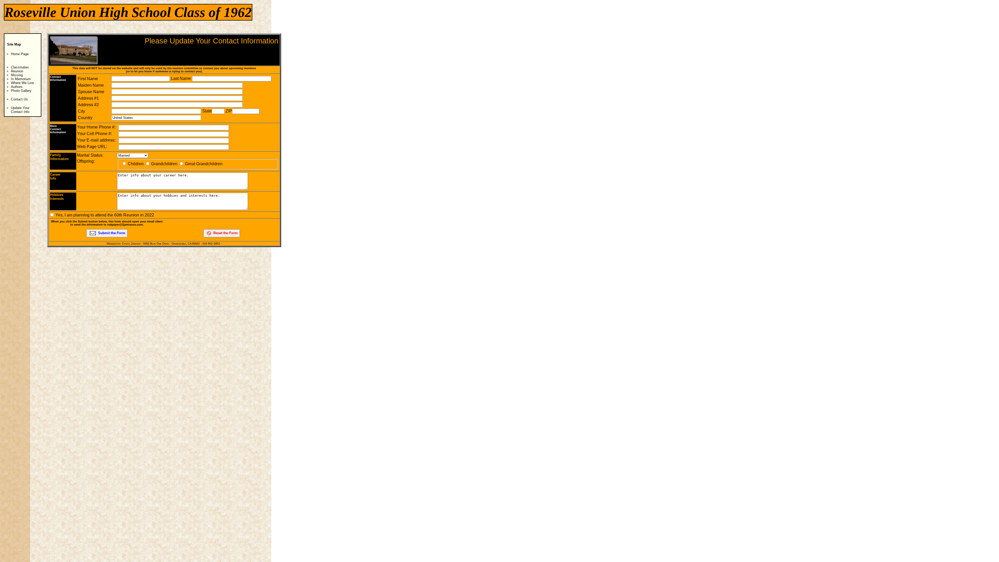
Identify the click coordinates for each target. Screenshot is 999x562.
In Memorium (21, 79)
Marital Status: (90, 155)
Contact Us (19, 99)
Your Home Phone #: (96, 127)
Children (136, 164)
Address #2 (88, 105)
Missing (17, 75)
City (81, 111)
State (207, 111)
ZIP (229, 111)
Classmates (20, 67)
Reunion (17, 71)
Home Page (20, 54)
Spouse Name (91, 92)
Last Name (181, 78)
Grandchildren (164, 164)
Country (85, 118)
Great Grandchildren (203, 164)
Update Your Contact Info (20, 110)
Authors (17, 87)
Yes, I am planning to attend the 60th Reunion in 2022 (104, 215)
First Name (88, 78)
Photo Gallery (21, 91)
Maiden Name (91, 85)
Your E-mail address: (96, 140)
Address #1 (88, 98)
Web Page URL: (92, 146)
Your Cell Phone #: (94, 133)
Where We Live (22, 83)
